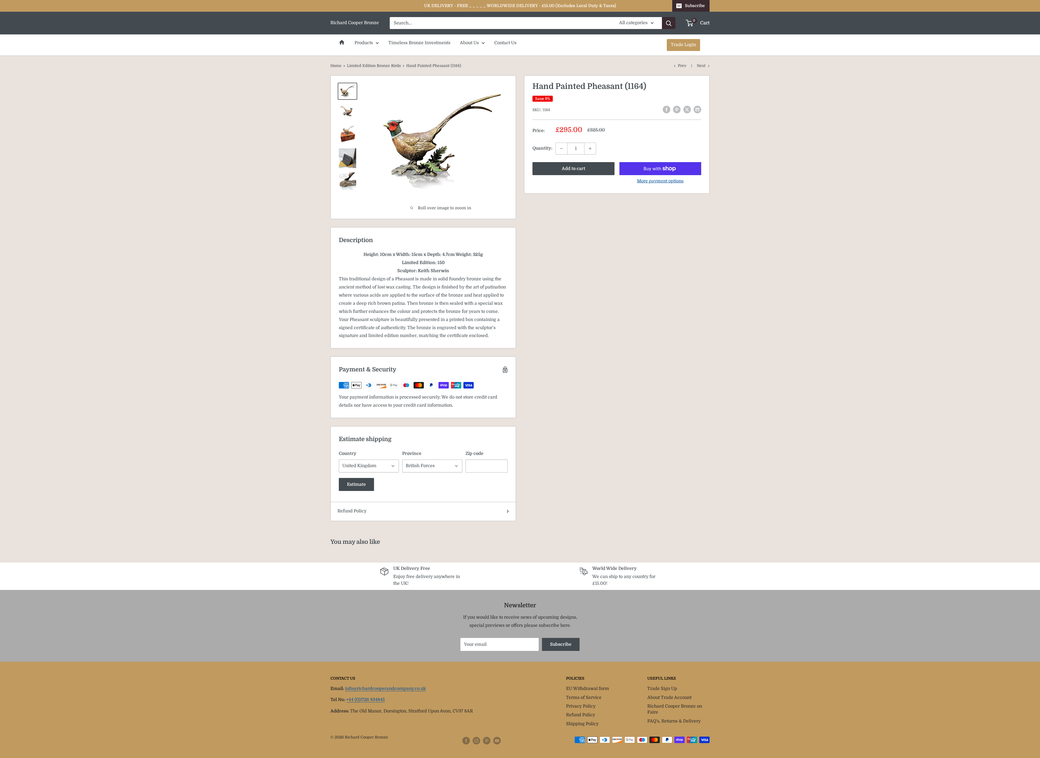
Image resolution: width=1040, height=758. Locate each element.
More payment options (660, 181)
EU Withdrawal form (587, 688)
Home (342, 42)
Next (701, 65)
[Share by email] (697, 109)
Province (411, 453)
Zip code (474, 453)
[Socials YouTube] (497, 740)
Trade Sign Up (662, 688)
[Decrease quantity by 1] (561, 148)
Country (347, 453)
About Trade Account (669, 697)
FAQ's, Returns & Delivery (674, 721)
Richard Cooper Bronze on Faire (674, 709)
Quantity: (542, 148)
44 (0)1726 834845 (365, 699)
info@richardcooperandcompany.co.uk (385, 688)
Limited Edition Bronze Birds (374, 65)
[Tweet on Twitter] (687, 109)
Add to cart (573, 168)
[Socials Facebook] (466, 740)
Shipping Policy (582, 723)
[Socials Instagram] (476, 740)
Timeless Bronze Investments (419, 42)
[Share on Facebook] (666, 109)
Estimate (356, 484)
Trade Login (683, 44)
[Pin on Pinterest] (677, 109)
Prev (682, 65)
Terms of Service (584, 697)
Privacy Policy (581, 706)
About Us (469, 42)
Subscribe (695, 5)
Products (364, 42)
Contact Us (505, 42)
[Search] (668, 23)
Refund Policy (351, 511)
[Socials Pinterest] (486, 740)
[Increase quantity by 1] (590, 148)
